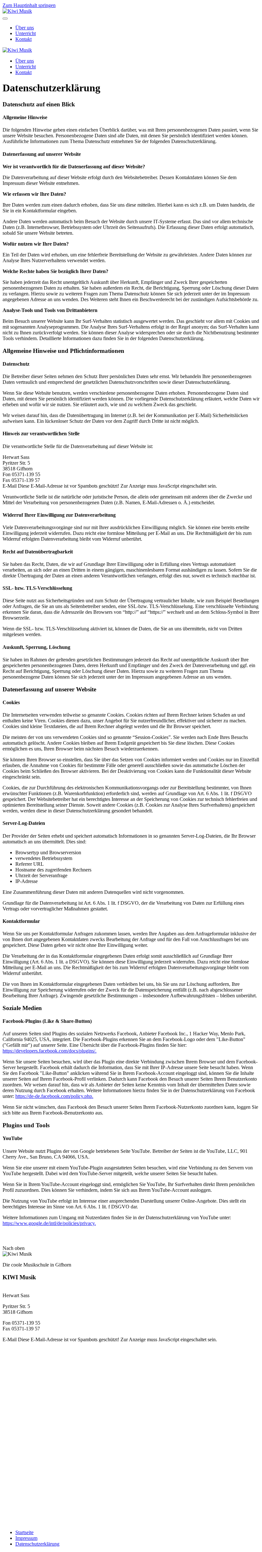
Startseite (24, 1532)
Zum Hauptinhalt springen (29, 5)
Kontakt (23, 39)
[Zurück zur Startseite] (17, 11)
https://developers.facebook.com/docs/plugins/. (49, 1051)
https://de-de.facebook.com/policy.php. (54, 1096)
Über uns (24, 27)
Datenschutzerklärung (37, 1544)
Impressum (26, 1538)
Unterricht (25, 33)
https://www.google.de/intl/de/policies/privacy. (49, 1223)
